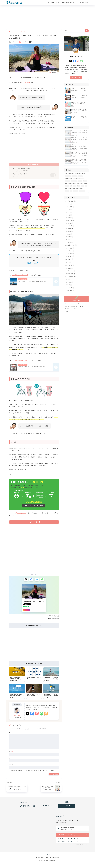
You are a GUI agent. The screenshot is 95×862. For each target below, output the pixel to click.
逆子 (71, 190)
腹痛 (74, 188)
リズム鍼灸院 (25, 82)
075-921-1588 (29, 806)
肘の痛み (69, 223)
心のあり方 (70, 256)
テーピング (81, 178)
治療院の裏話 (70, 273)
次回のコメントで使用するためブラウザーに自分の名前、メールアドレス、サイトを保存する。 (33, 770)
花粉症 (68, 234)
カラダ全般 (70, 248)
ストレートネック (68, 178)
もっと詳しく (75, 77)
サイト (11, 764)
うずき (68, 204)
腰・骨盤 (69, 282)
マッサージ (67, 180)
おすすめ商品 (70, 173)
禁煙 (66, 188)
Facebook (32, 715)
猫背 (82, 185)
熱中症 (78, 185)
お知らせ (69, 268)
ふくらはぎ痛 (77, 173)
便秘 (66, 183)
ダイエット (70, 250)
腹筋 (77, 188)
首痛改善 (69, 242)
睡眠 (86, 185)
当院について (69, 265)
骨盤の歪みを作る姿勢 (21, 360)
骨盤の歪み (56, 618)
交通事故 (84, 180)
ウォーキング (67, 175)
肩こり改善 (70, 225)
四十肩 (68, 215)
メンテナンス (73, 180)
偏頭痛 (70, 183)
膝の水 (81, 188)
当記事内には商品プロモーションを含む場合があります (33, 77)
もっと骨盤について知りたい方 (20, 275)
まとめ (16, 176)
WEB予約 (67, 805)
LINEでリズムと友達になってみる (33, 505)
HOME (38, 857)
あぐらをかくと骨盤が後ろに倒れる (24, 170)
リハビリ (79, 180)
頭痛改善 (69, 236)
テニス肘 (75, 178)
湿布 (74, 185)
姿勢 (81, 183)
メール (11, 758)
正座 (71, 185)
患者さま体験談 (70, 276)
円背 (78, 183)
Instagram (37, 715)
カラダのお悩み (70, 201)
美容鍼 (70, 188)
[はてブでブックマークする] (37, 579)
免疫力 (74, 183)
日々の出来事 (69, 290)
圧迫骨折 (69, 217)
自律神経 (67, 190)
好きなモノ (69, 259)
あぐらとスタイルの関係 (20, 174)
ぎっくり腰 (70, 206)
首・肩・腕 (70, 287)
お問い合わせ (48, 805)
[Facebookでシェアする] (31, 579)
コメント (12, 732)
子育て (67, 262)
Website (45, 715)
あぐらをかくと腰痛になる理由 (22, 168)
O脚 (66, 173)
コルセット (74, 175)
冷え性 (68, 212)
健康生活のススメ (70, 245)
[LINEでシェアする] (42, 579)
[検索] (87, 30)
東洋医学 (67, 185)
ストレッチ (80, 175)
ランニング (70, 253)
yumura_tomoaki (21, 513)
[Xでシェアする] (26, 579)
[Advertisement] (47, 17)
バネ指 (68, 209)
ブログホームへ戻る (33, 522)
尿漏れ (85, 183)
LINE (41, 715)
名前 (11, 751)
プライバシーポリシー (46, 857)
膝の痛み (69, 231)
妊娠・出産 (70, 220)
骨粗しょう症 (82, 190)
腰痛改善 (56, 616)
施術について (70, 271)
